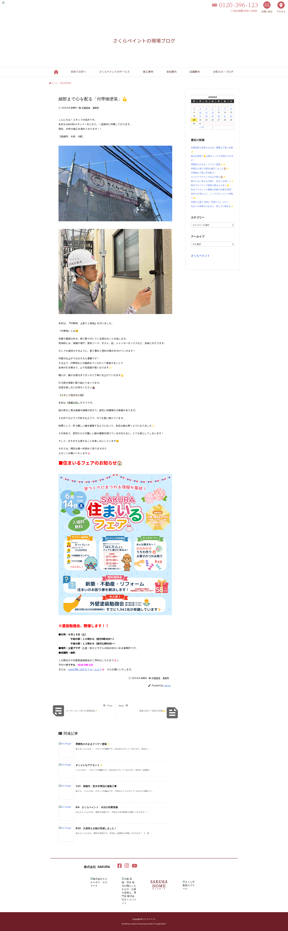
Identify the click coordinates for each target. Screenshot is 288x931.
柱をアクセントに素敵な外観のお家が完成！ (212, 189)
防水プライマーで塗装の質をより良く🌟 (210, 185)
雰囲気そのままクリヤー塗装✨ (93, 744)
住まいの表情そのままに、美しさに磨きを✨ (212, 206)
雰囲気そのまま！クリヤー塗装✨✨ (208, 164)
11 (206, 112)
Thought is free (159, 923)
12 (213, 112)
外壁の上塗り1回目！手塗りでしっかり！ (210, 202)
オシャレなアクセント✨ (89, 765)
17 (200, 116)
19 (213, 116)
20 (219, 116)
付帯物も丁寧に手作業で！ (203, 172)
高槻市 (96, 107)
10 (200, 112)
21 (225, 116)
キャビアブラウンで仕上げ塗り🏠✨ (208, 176)
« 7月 (202, 127)
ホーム (54, 83)
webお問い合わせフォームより (85, 669)
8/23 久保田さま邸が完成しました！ (96, 828)
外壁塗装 (67, 83)
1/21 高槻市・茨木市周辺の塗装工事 (96, 786)
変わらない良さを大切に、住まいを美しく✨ (212, 181)
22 (231, 116)
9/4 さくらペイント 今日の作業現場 (97, 807)
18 (206, 116)
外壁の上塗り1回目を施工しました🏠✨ (210, 168)
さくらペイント (200, 255)
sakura (167, 685)
